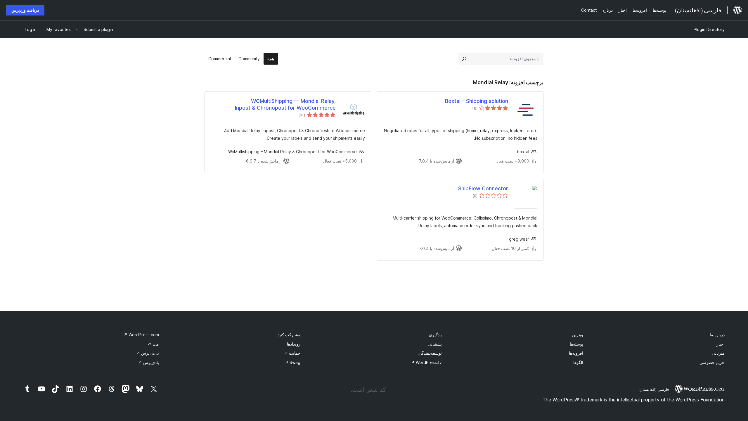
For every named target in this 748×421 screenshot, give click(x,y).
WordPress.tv (426, 362)
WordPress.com (141, 334)
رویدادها (293, 343)
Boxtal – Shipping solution (476, 101)
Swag (292, 362)
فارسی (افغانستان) (653, 389)
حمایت (292, 353)
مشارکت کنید (289, 334)
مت (153, 343)
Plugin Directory (709, 29)
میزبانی (718, 353)
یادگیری (435, 334)
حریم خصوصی (712, 362)
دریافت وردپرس (25, 10)
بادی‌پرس (148, 362)
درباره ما (717, 334)
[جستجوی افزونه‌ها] (464, 59)
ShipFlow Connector (483, 188)
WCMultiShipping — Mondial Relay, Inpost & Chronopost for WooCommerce (285, 104)
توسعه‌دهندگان (430, 353)
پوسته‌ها (576, 343)
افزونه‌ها (576, 353)
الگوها (578, 362)
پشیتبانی (435, 343)
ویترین (577, 334)
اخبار (720, 343)
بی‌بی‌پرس (147, 353)
